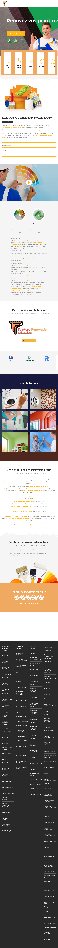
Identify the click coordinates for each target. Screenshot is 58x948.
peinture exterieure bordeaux (5, 805)
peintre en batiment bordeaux (5, 776)
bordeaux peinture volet (49, 683)
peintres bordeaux (8, 793)
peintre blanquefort (48, 817)
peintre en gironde (47, 846)
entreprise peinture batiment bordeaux (8, 699)
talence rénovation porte (50, 780)
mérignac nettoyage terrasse (47, 934)
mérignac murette (50, 927)
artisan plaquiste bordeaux (49, 801)
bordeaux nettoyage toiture (50, 677)
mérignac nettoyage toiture (50, 940)
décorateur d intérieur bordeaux (6, 661)
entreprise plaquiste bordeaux (5, 723)
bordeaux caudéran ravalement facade (42, 131)
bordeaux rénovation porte (50, 695)
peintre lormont (21, 725)
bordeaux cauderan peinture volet (49, 729)
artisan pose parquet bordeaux (50, 807)
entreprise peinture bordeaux (5, 707)
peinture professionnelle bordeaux (7, 812)
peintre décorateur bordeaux (5, 761)
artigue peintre (21, 746)
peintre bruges (21, 687)
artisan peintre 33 (21, 751)
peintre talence (21, 736)
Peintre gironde (21, 677)
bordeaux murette (50, 665)
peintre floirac (21, 716)
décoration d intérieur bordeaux (6, 669)
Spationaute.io (48, 652)
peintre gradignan (22, 721)
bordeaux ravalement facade (50, 689)
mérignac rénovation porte (50, 922)
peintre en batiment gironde (49, 835)
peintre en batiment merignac (50, 840)
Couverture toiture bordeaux (49, 795)
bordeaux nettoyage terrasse (47, 671)
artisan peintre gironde (49, 891)
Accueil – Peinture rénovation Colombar (21, 653)
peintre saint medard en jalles (49, 866)
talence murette (49, 751)
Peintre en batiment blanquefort (20, 693)
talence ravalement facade (50, 774)
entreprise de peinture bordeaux (6, 683)
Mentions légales (48, 647)
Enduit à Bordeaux (36, 779)
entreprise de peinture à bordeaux (6, 676)
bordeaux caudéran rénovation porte (50, 744)
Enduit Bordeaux (35, 784)
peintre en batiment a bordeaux (5, 768)
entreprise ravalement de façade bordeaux (7, 730)
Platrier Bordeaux (36, 763)
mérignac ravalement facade (50, 916)
